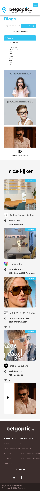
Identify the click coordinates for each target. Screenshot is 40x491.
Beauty (11, 56)
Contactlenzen (14, 49)
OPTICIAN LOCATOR (12, 448)
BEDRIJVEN (8, 458)
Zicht (10, 54)
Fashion (11, 58)
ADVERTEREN (25, 448)
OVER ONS (8, 463)
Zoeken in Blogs (28, 26)
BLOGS (22, 443)
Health (11, 60)
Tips (10, 62)
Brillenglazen (13, 47)
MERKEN (7, 453)
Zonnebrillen (13, 43)
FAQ (10, 65)
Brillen (11, 45)
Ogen (11, 51)
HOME (6, 443)
